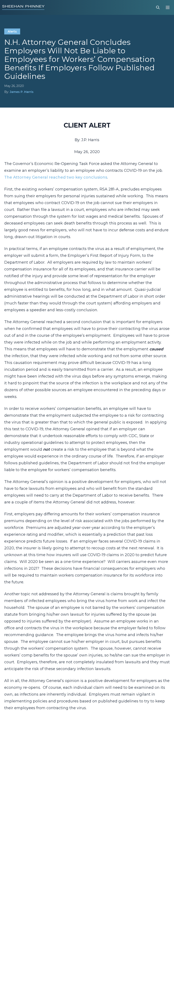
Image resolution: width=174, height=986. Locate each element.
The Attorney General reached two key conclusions (55, 177)
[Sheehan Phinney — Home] (23, 7)
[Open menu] (167, 7)
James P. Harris (22, 92)
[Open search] (158, 7)
